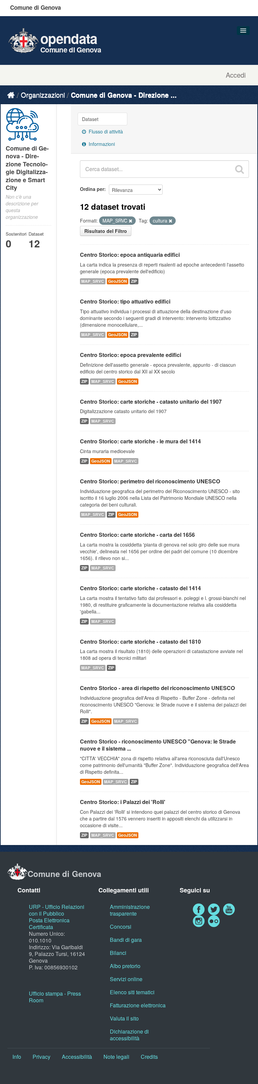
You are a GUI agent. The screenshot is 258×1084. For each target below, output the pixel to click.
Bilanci (118, 953)
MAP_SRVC (92, 281)
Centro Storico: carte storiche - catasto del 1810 (140, 641)
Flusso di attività (105, 131)
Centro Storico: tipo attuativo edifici (125, 301)
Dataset (90, 119)
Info (16, 1056)
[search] (239, 169)
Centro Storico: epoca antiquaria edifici (130, 254)
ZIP (134, 281)
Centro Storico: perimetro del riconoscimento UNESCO (150, 481)
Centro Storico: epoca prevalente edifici (130, 355)
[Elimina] (130, 221)
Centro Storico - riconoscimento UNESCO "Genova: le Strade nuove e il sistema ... (158, 744)
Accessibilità (77, 1056)
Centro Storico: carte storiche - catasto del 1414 (140, 588)
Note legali (116, 1056)
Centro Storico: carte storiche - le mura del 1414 (140, 441)
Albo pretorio (125, 966)
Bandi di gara (126, 940)
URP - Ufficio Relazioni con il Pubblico (56, 910)
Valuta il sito (124, 1018)
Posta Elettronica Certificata (49, 923)
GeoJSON (117, 281)
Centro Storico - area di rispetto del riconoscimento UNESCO (157, 688)
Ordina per (92, 189)
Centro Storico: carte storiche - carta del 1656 (137, 534)
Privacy (41, 1056)
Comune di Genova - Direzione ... (124, 94)
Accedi (236, 75)
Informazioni (101, 143)
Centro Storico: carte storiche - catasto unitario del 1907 (151, 401)
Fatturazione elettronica (138, 1005)
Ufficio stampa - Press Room (55, 997)
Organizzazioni (43, 94)
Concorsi (120, 926)
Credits (149, 1056)
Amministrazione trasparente (130, 910)
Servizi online (126, 979)
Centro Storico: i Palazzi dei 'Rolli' (122, 802)
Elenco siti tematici (132, 992)
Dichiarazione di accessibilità (129, 1035)
